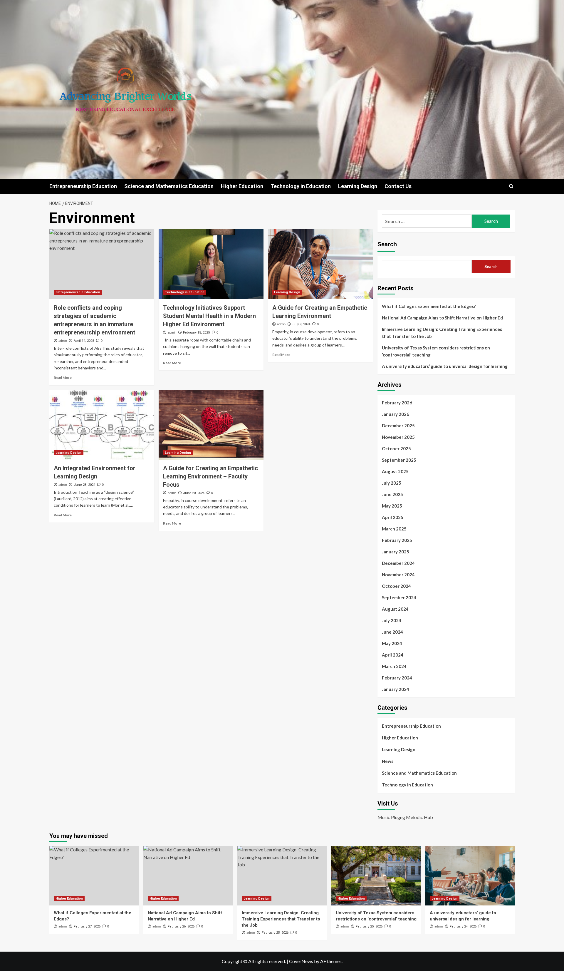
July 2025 (391, 483)
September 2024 (399, 597)
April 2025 (392, 517)
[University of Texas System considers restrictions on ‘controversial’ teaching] (376, 875)
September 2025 (399, 460)
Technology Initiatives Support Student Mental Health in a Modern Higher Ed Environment (209, 316)
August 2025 (395, 471)
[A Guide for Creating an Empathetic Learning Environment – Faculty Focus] (211, 425)
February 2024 (397, 677)
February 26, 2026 (181, 926)
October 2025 (396, 448)
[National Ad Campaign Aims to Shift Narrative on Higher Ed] (188, 875)
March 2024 (394, 666)
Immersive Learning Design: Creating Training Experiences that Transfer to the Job (442, 333)
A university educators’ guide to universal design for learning (445, 366)
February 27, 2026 (87, 926)
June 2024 (392, 632)
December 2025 (398, 425)
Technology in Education (301, 186)
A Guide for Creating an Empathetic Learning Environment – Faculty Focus (210, 476)
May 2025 (392, 505)
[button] (511, 186)
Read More (63, 377)
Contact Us (398, 186)
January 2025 (395, 551)
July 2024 (391, 620)
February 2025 (397, 540)
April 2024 (392, 654)
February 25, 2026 (275, 933)
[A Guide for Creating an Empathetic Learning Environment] (320, 264)
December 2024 (398, 563)
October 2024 (396, 586)
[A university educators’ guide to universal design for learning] (470, 875)
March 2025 (394, 528)
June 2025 (392, 494)
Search (387, 244)
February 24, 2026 (463, 926)
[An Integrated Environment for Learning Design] (101, 425)
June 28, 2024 (84, 485)
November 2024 (398, 574)
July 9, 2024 (301, 324)
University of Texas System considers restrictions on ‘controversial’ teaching (436, 351)
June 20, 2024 (193, 493)
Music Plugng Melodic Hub (405, 817)
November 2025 (398, 437)
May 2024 (392, 643)
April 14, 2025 (84, 341)
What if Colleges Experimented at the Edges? (429, 306)
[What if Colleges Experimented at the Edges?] (94, 875)
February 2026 (397, 402)
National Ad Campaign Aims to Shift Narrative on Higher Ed (442, 317)
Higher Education (242, 186)
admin (62, 340)
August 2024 (395, 609)
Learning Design (357, 186)
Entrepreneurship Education (83, 186)
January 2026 (395, 414)
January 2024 (395, 689)
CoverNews (301, 961)
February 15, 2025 (196, 332)
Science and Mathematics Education (169, 186)
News (387, 761)
